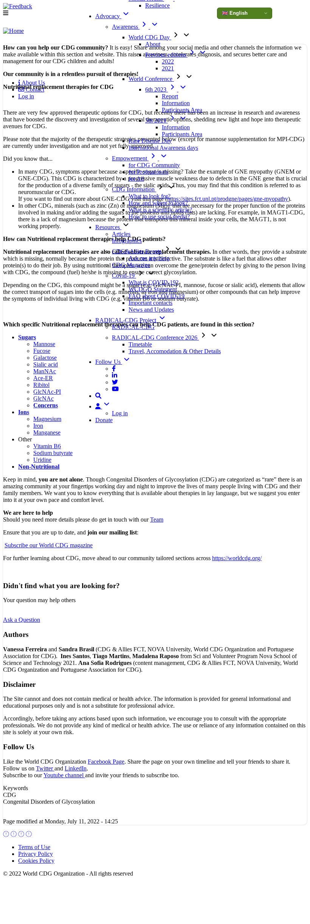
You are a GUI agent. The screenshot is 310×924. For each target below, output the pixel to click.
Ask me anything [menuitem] (149, 258)
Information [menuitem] (176, 103)
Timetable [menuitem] (140, 344)
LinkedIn (76, 768)
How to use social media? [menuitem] (159, 216)
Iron (38, 425)
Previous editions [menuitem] (166, 54)
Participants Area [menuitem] (182, 110)
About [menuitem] (152, 44)
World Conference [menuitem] (151, 79)
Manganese (46, 432)
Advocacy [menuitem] (108, 16)
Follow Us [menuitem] (108, 362)
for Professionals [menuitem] (148, 172)
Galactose (45, 357)
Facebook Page (106, 761)
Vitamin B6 (47, 446)
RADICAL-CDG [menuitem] (133, 327)
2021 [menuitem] (168, 68)
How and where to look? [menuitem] (158, 203)
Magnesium (47, 419)
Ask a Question (21, 620)
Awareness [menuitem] (126, 26)
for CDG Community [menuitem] (154, 165)
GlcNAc (43, 398)
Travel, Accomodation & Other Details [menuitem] (175, 351)
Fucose (41, 351)
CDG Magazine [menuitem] (131, 265)
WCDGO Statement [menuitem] (153, 289)
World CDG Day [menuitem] (150, 37)
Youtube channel (64, 775)
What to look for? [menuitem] (149, 196)
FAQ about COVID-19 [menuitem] (156, 296)
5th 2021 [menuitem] (156, 120)
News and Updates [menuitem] (151, 309)
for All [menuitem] (136, 178)
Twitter (45, 768)
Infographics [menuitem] (127, 241)
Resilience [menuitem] (157, 5)
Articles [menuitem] (121, 234)
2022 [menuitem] (168, 61)
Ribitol (41, 385)
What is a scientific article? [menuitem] (160, 210)
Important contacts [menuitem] (150, 303)
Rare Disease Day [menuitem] (150, 141)
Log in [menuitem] (120, 413)
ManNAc (44, 371)
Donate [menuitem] (104, 420)
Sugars (27, 337)
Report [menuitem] (170, 96)
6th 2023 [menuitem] (156, 89)
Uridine (42, 460)
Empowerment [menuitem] (130, 158)
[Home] (13, 31)
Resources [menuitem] (108, 227)
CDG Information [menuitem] (134, 189)
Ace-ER (43, 378)
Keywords (15, 788)
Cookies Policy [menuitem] (36, 860)
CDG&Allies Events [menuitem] (137, 251)
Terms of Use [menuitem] (34, 847)
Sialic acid (45, 364)
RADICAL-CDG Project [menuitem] (126, 320)
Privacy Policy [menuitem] (35, 854)
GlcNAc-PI (47, 391)
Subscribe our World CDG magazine (49, 545)
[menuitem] (114, 368)
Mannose (44, 344)
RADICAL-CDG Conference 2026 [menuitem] (155, 337)
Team (156, 519)
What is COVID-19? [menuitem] (153, 282)
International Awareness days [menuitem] (163, 147)
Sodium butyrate (53, 453)
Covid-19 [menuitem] (124, 275)
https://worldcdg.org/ (237, 558)
